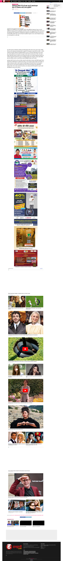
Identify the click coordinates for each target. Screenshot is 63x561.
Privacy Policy (42, 548)
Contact (42, 547)
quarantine (32, 515)
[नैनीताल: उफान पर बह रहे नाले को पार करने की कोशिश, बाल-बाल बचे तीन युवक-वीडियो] (26, 521)
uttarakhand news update (32, 551)
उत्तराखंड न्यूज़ (19, 1)
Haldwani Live (32, 558)
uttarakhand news (26, 551)
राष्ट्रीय (11, 1)
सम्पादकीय (29, 1)
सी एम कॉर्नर (15, 1)
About (41, 546)
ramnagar (35, 515)
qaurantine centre (27, 515)
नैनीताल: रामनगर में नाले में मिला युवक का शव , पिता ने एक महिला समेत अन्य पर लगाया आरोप (38, 526)
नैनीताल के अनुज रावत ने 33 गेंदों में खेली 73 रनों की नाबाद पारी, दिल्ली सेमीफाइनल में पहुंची (13, 526)
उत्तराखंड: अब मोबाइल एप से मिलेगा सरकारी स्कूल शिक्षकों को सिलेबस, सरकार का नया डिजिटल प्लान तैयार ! (48, 545)
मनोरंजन (26, 1)
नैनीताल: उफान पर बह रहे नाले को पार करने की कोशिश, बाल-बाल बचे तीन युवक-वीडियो (25, 526)
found (21, 515)
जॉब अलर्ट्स (33, 1)
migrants (23, 515)
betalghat (12, 515)
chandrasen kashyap (17, 515)
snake (42, 515)
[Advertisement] (31, 535)
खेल (23, 1)
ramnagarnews (39, 515)
